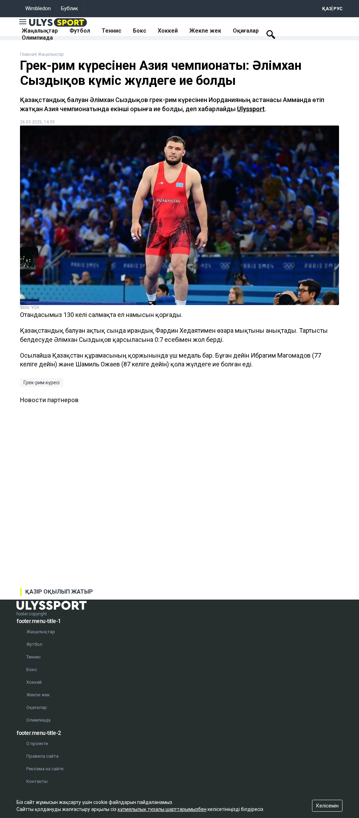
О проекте (37, 743)
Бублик (69, 8)
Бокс (139, 30)
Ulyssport (251, 109)
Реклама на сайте (44, 768)
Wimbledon (38, 8)
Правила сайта (42, 756)
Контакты (37, 781)
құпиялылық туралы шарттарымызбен (161, 809)
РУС (338, 8)
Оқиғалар (246, 30)
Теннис (111, 30)
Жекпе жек (205, 30)
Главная (28, 54)
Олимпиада (37, 37)
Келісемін (327, 806)
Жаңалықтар (40, 30)
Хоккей (168, 30)
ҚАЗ (327, 8)
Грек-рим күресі (41, 382)
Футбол (79, 30)
